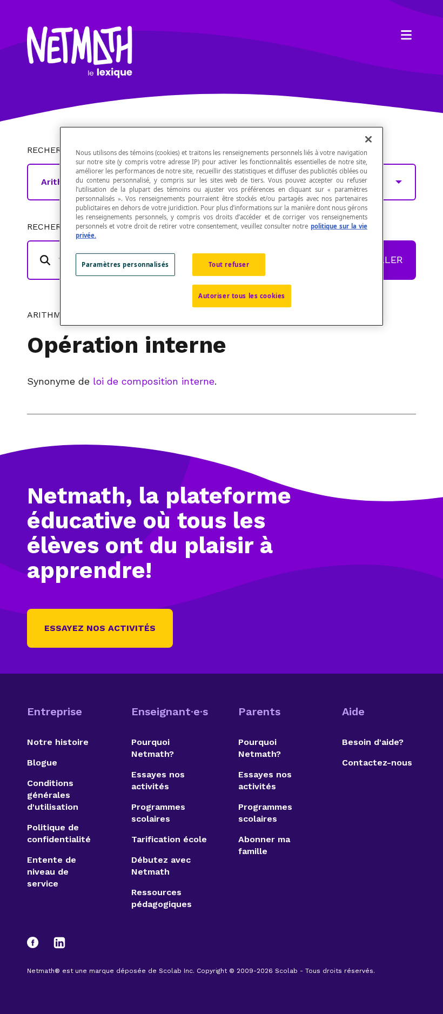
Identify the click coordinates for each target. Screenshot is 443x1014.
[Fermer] (368, 139)
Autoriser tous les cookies (241, 296)
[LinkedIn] (59, 942)
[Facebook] (38, 942)
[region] (221, 226)
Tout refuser (229, 264)
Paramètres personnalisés (125, 264)
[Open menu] (406, 35)
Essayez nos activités (100, 628)
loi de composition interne (153, 381)
